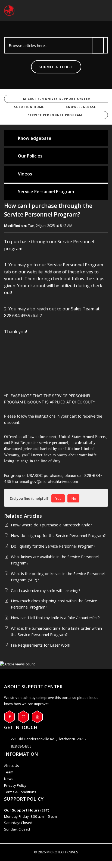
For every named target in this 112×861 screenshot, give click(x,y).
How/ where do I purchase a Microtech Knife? (51, 524)
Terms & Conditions (20, 791)
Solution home (29, 107)
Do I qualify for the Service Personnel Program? (53, 546)
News (8, 778)
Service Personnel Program (55, 115)
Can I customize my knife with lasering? (45, 590)
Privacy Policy (15, 785)
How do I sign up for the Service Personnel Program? (58, 535)
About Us (11, 765)
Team (8, 772)
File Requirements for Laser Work (40, 645)
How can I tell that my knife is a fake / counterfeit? (55, 617)
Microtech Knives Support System (57, 99)
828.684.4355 (21, 746)
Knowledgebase (81, 107)
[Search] (98, 45)
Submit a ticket (56, 66)
